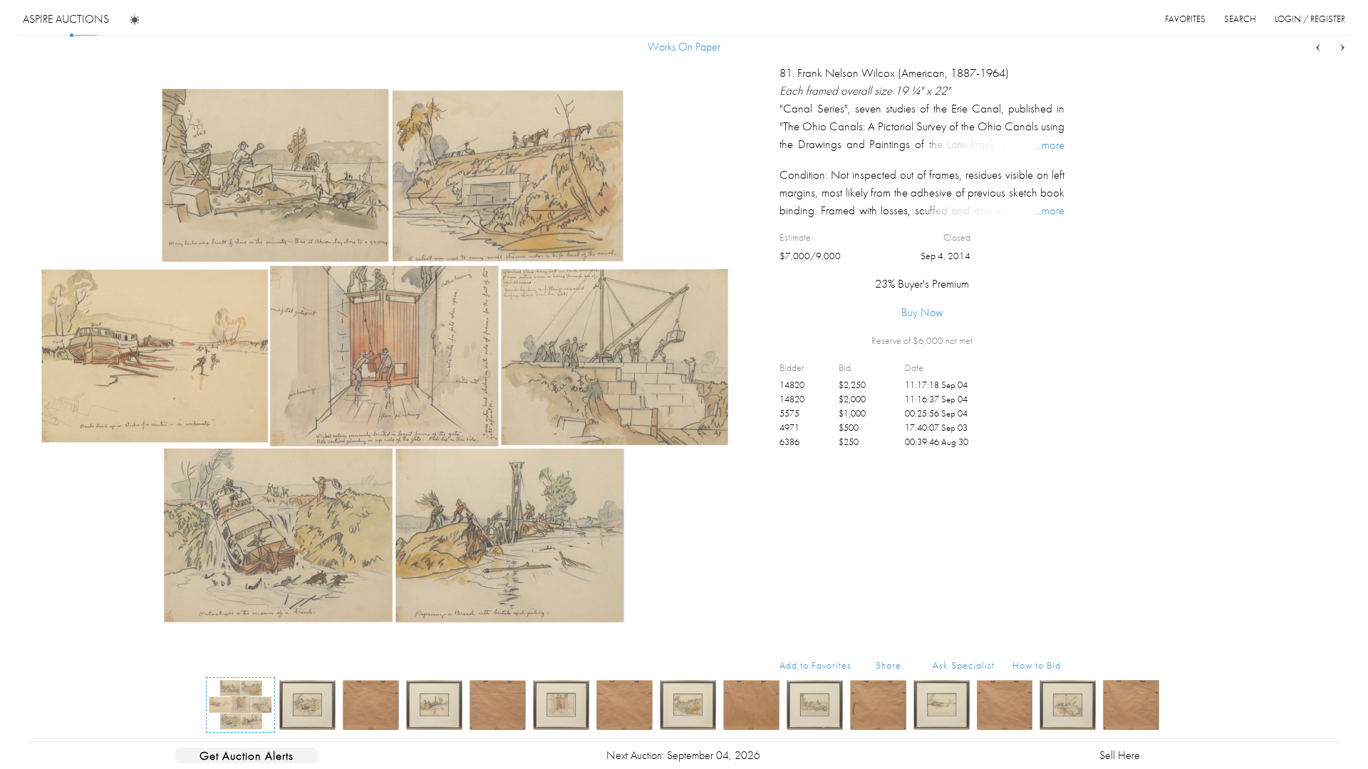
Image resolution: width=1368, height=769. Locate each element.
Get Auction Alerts (247, 755)
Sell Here (1119, 755)
